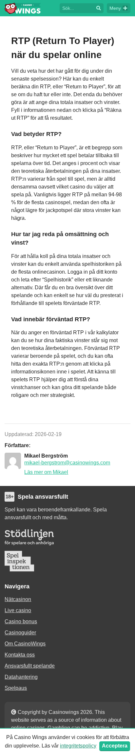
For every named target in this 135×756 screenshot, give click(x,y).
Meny (115, 8)
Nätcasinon (18, 599)
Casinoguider (20, 632)
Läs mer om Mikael (46, 472)
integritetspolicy (78, 745)
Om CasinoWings (25, 643)
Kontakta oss (20, 655)
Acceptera (114, 745)
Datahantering (21, 677)
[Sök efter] (77, 7)
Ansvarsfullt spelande (30, 666)
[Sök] (99, 8)
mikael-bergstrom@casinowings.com (67, 462)
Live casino (18, 610)
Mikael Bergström (46, 456)
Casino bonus (21, 621)
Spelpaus (16, 688)
